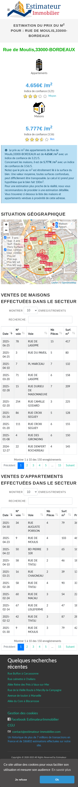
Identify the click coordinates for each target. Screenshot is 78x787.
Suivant (70, 465)
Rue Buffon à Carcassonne (23, 673)
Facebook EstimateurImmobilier (34, 719)
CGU (11, 725)
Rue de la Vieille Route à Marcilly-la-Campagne (34, 690)
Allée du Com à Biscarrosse (23, 701)
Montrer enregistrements (37, 310)
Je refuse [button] (21, 779)
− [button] (6, 230)
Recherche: (18, 319)
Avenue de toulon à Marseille (24, 696)
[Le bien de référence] (42, 252)
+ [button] (6, 224)
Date (5, 334)
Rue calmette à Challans (21, 679)
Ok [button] (57, 779)
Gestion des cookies (23, 713)
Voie (30, 334)
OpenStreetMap (69, 282)
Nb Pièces (54, 332)
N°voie (18, 332)
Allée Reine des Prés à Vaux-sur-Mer (28, 684)
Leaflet (54, 282)
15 (59, 465)
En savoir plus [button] (61, 769)
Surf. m (68, 332)
